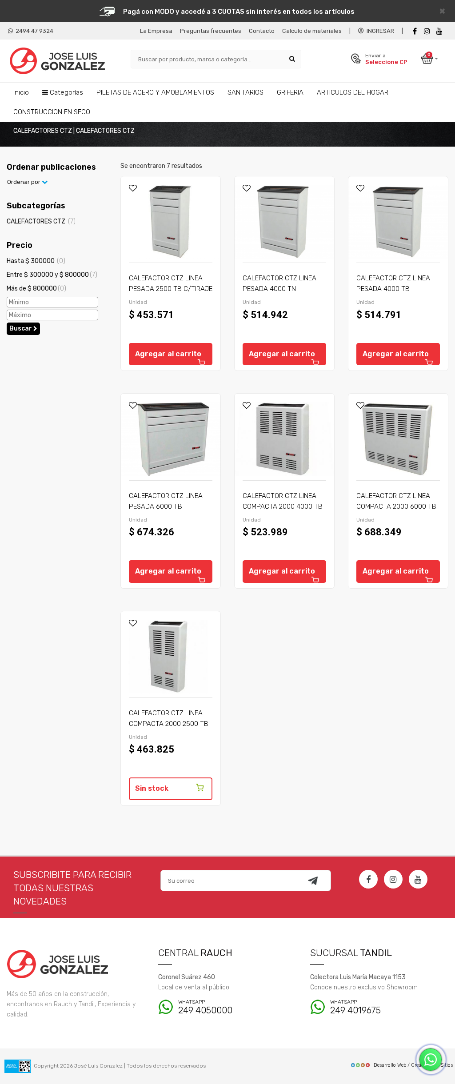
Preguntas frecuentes (210, 31)
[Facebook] (414, 31)
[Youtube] (439, 31)
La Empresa (156, 31)
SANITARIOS (245, 92)
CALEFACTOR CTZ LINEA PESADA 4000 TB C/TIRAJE (393, 288)
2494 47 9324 (33, 31)
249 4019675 (355, 1007)
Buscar (21, 328)
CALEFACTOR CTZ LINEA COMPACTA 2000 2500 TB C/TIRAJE (168, 723)
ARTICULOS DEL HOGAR (352, 92)
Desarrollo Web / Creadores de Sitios (413, 1065)
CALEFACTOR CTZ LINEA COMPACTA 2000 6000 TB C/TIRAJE (396, 506)
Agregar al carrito (168, 354)
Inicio (21, 92)
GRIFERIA (290, 92)
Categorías (65, 92)
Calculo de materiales (312, 31)
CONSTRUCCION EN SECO (51, 112)
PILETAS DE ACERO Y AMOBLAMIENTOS (155, 92)
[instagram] (427, 31)
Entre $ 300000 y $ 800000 (52, 275)
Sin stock (151, 788)
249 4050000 (205, 1007)
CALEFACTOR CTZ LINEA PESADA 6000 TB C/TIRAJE (166, 506)
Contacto (262, 31)
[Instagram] (393, 879)
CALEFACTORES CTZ (41, 221)
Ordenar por (24, 182)
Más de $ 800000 (36, 288)
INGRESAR (379, 31)
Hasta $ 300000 (36, 261)
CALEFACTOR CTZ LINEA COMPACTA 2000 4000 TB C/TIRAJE (283, 506)
